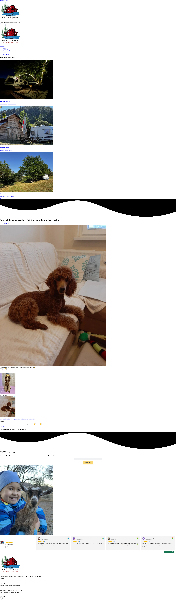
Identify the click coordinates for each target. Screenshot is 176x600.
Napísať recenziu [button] (10, 546)
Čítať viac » (2, 426)
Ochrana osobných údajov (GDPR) (14, 590)
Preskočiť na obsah (4, 0)
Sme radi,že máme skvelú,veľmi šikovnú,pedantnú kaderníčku (17, 419)
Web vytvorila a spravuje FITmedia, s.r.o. (9, 595)
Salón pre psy (3, 590)
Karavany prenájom (13, 22)
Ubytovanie (6, 22)
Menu (9, 23)
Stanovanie (17, 585)
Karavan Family (11, 585)
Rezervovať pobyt (4, 23)
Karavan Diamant (4, 585)
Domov (2, 22)
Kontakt (19, 22)
